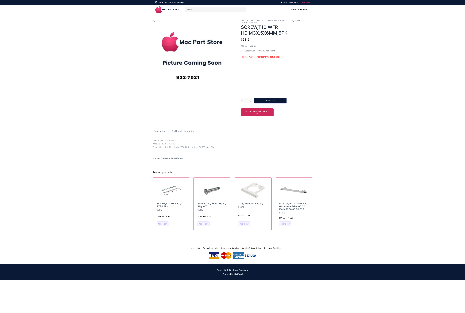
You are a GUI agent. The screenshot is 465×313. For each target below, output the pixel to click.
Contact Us (303, 9)
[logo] (167, 9)
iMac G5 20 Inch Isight (275, 21)
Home (293, 9)
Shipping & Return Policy (251, 248)
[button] (154, 21)
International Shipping (230, 248)
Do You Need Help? (210, 248)
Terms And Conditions (272, 248)
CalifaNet (238, 274)
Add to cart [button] (162, 224)
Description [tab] (160, 131)
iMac (251, 21)
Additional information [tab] (183, 131)
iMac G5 (260, 21)
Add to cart (270, 100)
